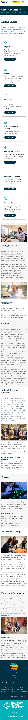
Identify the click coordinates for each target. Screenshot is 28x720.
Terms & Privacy (14, 672)
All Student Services (14, 696)
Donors (2, 694)
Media (2, 696)
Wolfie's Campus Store (15, 689)
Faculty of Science (7, 16)
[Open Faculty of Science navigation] (14, 5)
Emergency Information (14, 673)
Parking (21, 689)
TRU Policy (14, 677)
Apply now (15, 1)
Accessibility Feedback (14, 679)
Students (15, 16)
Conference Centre (23, 691)
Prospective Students (4, 687)
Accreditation (14, 675)
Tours (21, 694)
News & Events (22, 687)
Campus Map (22, 696)
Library (12, 687)
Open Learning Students (5, 689)
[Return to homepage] (4, 2)
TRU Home (2, 16)
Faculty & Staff (3, 691)
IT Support (12, 694)
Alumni (2, 693)
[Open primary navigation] (24, 2)
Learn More (10, 59)
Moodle (12, 693)
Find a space (22, 693)
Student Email (13, 691)
